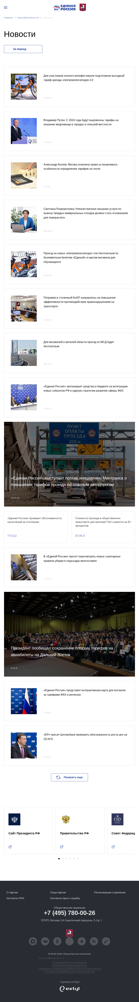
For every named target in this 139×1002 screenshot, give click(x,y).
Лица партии (58, 892)
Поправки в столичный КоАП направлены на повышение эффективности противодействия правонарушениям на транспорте (80, 302)
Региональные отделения (109, 892)
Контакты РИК (15, 898)
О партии (12, 892)
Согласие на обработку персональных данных (69, 971)
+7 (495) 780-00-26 (69, 912)
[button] (59, 858)
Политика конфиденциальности (69, 965)
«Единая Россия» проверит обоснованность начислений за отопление (34, 520)
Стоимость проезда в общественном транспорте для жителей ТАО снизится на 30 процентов (103, 522)
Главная (8, 17)
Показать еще (73, 777)
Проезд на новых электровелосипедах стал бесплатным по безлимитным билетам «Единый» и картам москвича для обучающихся (81, 257)
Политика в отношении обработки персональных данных (69, 968)
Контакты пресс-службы (65, 898)
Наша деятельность (28, 17)
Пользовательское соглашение (69, 962)
